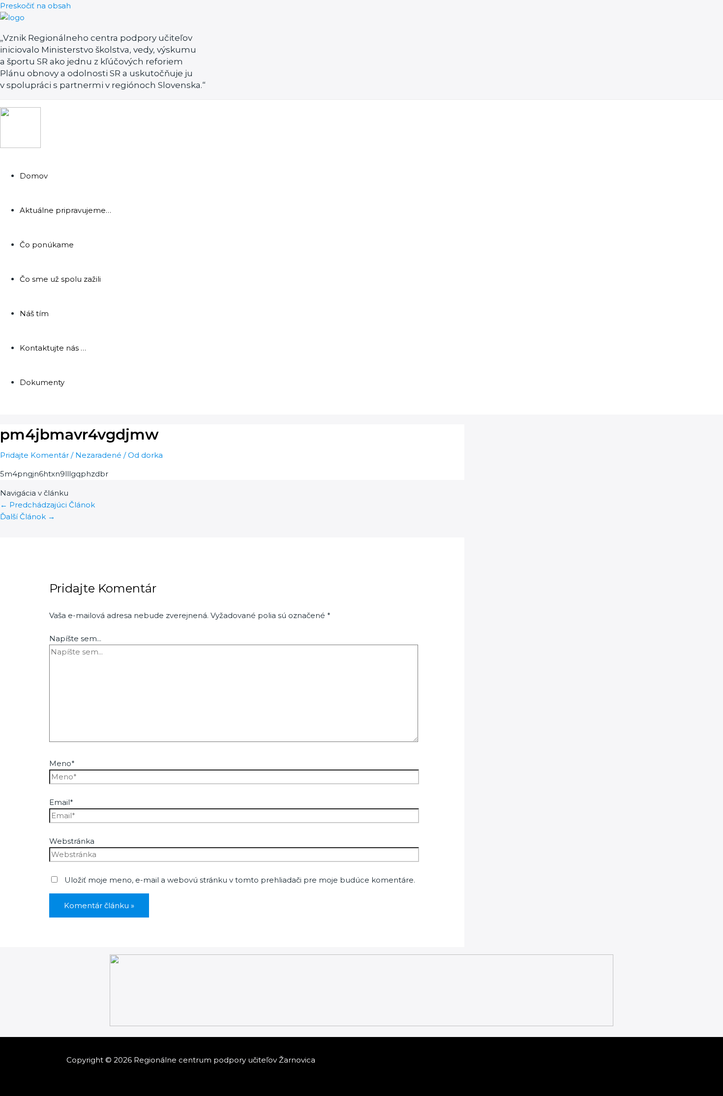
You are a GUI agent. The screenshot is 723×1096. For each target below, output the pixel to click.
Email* (61, 802)
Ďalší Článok (27, 516)
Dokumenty (42, 382)
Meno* (62, 763)
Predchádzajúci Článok (47, 504)
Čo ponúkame (47, 244)
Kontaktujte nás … (53, 348)
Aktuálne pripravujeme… (65, 210)
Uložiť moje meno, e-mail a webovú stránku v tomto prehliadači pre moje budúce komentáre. (239, 880)
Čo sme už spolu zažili (60, 279)
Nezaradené (98, 455)
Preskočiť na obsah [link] (35, 5)
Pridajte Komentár (34, 455)
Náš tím (34, 313)
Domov (34, 175)
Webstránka (71, 841)
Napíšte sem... (75, 638)
